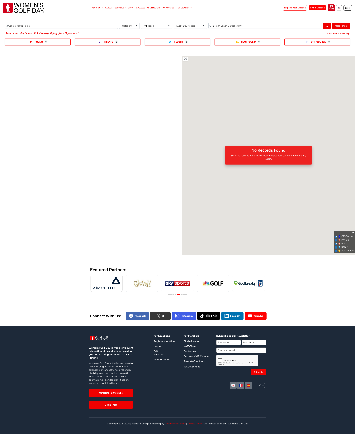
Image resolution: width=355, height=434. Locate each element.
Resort (178, 41)
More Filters (341, 25)
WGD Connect (169, 8)
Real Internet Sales (175, 423)
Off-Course (318, 41)
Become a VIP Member (197, 356)
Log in (157, 346)
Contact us (190, 351)
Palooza (108, 8)
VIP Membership (154, 8)
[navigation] (260, 385)
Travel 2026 (139, 8)
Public (39, 41)
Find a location (192, 341)
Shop (130, 8)
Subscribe (258, 372)
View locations (162, 359)
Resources (119, 8)
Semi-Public (248, 41)
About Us (96, 8)
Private (108, 41)
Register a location (164, 341)
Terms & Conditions (194, 361)
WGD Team (190, 346)
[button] (169, 294)
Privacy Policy (194, 423)
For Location (183, 8)
